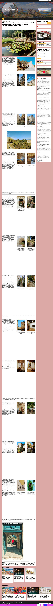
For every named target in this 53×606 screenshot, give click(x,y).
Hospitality (16, 19)
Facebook (9, 602)
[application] (44, 72)
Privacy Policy (21, 602)
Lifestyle (23, 19)
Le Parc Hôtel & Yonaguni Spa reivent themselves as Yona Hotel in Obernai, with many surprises (18, 578)
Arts (27, 19)
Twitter (12, 602)
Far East (15, 576)
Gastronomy (11, 19)
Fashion (20, 19)
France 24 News (42, 78)
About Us (17, 602)
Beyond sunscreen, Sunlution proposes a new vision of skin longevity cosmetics (45, 596)
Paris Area (44, 33)
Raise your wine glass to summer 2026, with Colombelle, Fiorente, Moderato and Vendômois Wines (6, 579)
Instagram (6, 602)
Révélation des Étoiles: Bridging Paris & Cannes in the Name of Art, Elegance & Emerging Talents (43, 36)
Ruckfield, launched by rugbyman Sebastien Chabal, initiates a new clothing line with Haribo (19, 596)
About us (38, 19)
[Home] (2, 19)
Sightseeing (6, 19)
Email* (38, 55)
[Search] (50, 19)
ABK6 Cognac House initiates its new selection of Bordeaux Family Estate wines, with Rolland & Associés (10, 563)
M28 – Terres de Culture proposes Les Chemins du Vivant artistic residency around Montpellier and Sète (27, 563)
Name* (38, 52)
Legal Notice (3, 603)
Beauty (30, 19)
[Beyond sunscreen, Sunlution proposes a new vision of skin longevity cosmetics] (45, 590)
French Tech (34, 19)
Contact (15, 602)
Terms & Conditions (8, 603)
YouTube (3, 602)
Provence (6, 21)
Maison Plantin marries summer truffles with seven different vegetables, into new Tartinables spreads (30, 578)
